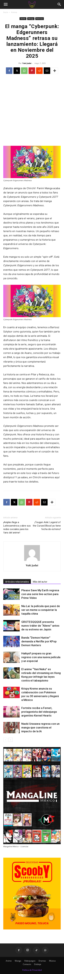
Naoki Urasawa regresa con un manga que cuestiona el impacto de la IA (40, 727)
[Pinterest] (32, 70)
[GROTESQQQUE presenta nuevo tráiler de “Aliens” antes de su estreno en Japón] (11, 625)
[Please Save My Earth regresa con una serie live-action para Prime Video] (11, 594)
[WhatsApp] (24, 70)
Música (52, 960)
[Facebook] (9, 70)
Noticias (39, 18)
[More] (54, 70)
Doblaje (37, 964)
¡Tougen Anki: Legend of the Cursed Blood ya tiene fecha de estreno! (47, 526)
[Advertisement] (32, 112)
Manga (30, 18)
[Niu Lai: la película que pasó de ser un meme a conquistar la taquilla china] (11, 610)
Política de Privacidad (32, 970)
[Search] (59, 4)
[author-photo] (32, 560)
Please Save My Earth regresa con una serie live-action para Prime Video (40, 594)
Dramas (42, 960)
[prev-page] (5, 740)
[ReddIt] (39, 70)
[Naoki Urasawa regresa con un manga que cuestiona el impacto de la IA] (11, 727)
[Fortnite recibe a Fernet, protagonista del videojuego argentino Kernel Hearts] (11, 711)
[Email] (47, 70)
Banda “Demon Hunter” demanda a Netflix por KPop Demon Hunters (39, 641)
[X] (16, 70)
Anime (14, 12)
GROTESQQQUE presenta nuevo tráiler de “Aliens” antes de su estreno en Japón (40, 625)
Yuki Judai (26, 63)
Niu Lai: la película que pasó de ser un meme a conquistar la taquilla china (40, 609)
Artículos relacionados (17, 581)
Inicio (5, 12)
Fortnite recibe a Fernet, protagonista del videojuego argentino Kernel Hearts (39, 711)
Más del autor (40, 581)
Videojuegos (29, 960)
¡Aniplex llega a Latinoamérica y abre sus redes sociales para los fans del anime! (17, 527)
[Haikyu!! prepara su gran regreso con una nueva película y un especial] (11, 657)
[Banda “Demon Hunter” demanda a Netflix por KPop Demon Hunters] (11, 641)
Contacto (27, 964)
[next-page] (11, 740)
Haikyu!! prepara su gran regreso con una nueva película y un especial (40, 657)
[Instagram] (27, 950)
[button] (5, 4)
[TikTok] (36, 950)
